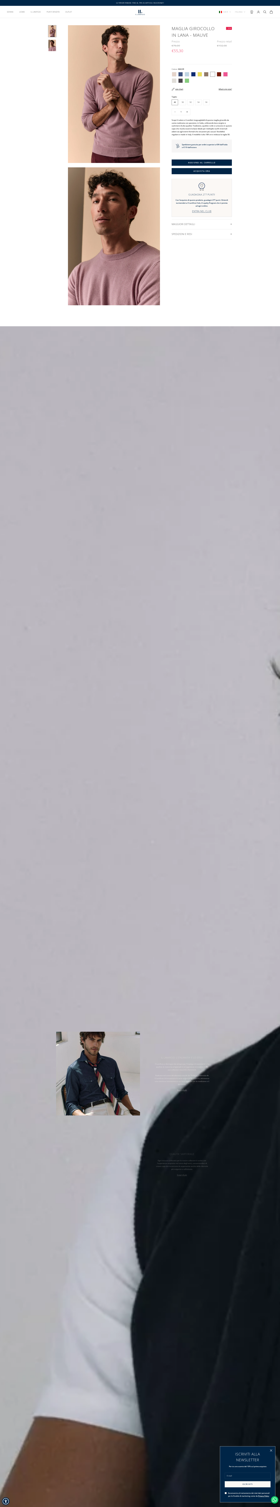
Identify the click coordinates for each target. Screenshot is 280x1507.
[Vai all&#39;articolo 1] (52, 31)
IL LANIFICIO (36, 12)
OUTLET (68, 12)
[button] (6, 1501)
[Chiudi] (271, 1450)
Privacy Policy (263, 1496)
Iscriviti (247, 1484)
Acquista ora (202, 171)
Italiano (238, 12)
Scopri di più (182, 1090)
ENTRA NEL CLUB (201, 211)
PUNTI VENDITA (53, 12)
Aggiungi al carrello (201, 162)
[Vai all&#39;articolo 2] (52, 45)
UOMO (22, 12)
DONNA (10, 12)
